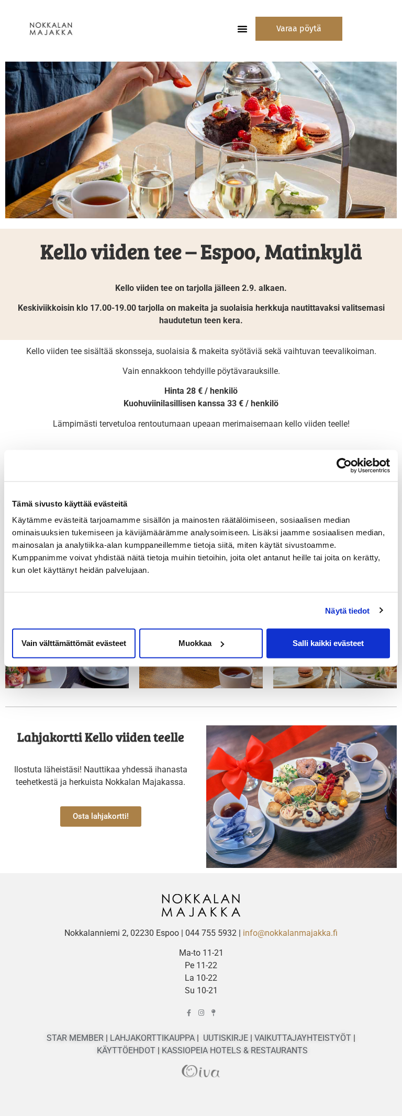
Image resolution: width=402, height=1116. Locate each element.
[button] (242, 29)
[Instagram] (201, 1012)
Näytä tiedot (347, 610)
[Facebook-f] (189, 1012)
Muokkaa (194, 643)
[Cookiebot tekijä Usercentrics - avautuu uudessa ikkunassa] (344, 465)
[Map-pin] (213, 1012)
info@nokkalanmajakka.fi (290, 933)
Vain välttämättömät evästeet (73, 643)
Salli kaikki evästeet (328, 643)
